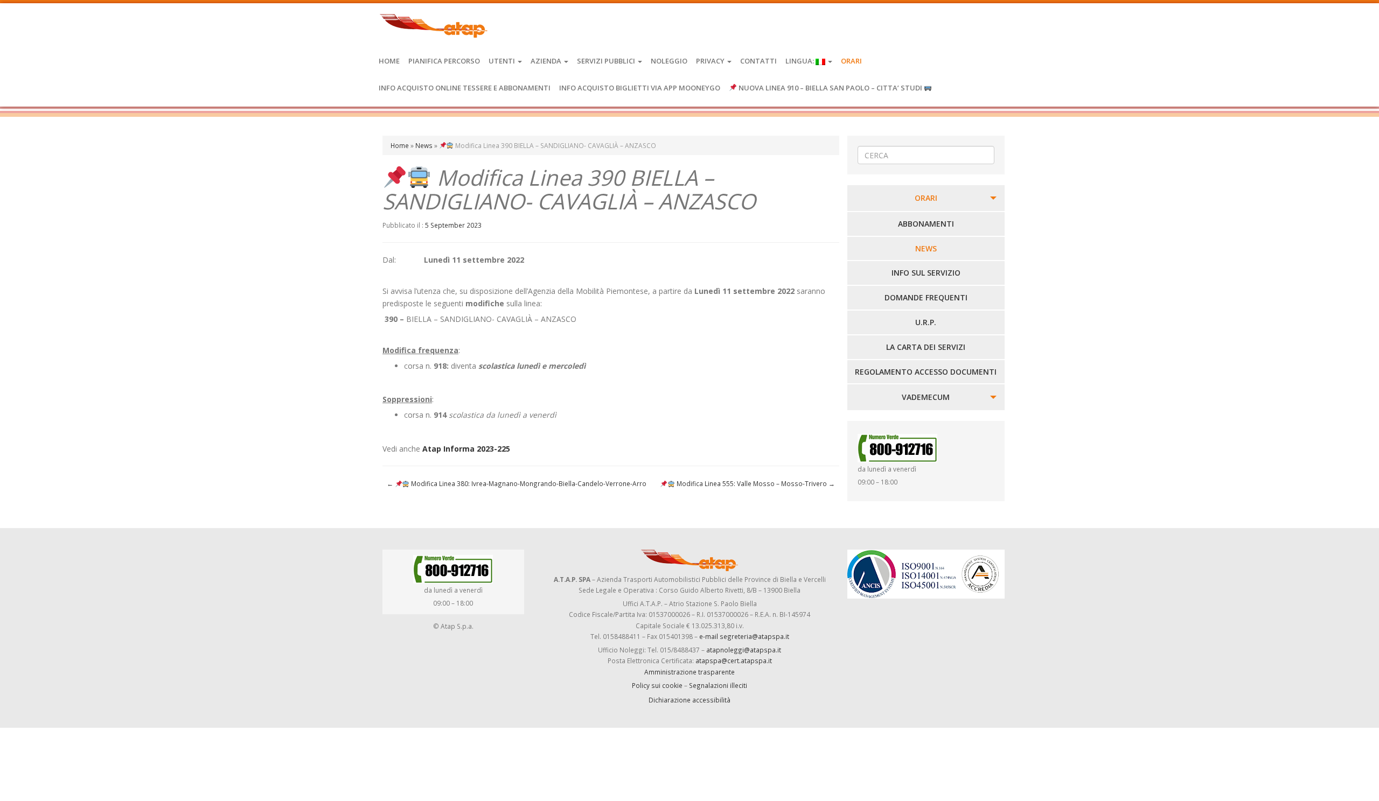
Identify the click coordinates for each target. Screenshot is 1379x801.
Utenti (503, 61)
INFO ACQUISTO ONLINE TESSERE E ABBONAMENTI (465, 88)
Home (389, 61)
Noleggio (669, 61)
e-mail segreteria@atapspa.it (744, 636)
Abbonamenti (926, 224)
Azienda (547, 61)
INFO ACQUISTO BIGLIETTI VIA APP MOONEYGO (639, 88)
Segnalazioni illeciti (718, 685)
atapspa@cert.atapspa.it (733, 660)
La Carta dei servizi (925, 347)
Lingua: (800, 61)
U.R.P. (925, 322)
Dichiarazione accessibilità (689, 699)
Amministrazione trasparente (689, 672)
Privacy (711, 61)
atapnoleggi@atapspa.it (743, 649)
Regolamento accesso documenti (926, 372)
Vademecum (926, 397)
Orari (851, 61)
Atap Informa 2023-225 (466, 449)
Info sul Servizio (926, 273)
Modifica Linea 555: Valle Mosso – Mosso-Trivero (754, 483)
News (424, 145)
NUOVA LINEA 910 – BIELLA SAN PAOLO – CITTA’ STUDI (830, 88)
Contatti (758, 61)
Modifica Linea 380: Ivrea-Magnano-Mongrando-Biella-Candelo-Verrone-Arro (516, 483)
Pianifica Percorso (444, 61)
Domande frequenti (925, 297)
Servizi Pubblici (607, 61)
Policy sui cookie (657, 685)
